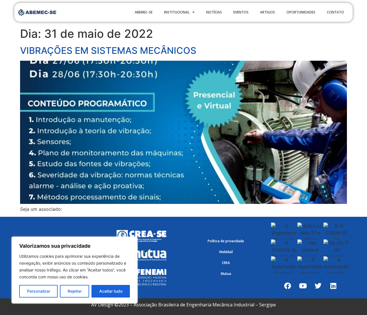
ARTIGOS (267, 12)
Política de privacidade (226, 241)
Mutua (226, 273)
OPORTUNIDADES (300, 12)
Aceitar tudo (110, 291)
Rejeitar (75, 291)
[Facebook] (287, 286)
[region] (74, 270)
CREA (226, 262)
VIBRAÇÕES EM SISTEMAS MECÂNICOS (108, 50)
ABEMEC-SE (144, 12)
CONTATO (335, 12)
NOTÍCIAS (214, 12)
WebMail (226, 251)
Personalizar (38, 291)
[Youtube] (303, 286)
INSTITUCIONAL (177, 12)
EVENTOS (241, 12)
